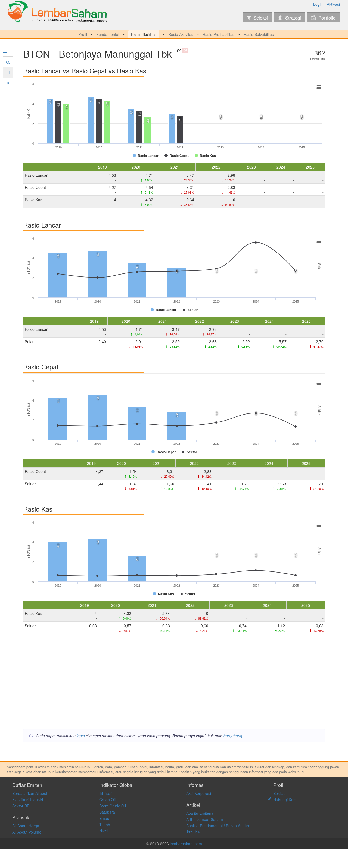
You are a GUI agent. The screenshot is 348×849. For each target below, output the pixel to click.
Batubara (107, 812)
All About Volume (26, 832)
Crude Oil (107, 799)
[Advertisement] (174, 683)
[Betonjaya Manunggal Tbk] (179, 51)
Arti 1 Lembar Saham (204, 819)
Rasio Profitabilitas (218, 34)
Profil (82, 34)
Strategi (293, 17)
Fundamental (107, 34)
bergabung (232, 735)
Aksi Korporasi (198, 793)
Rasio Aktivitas (180, 34)
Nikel (103, 831)
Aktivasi (333, 4)
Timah (104, 824)
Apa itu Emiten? (199, 813)
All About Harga (25, 825)
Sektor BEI (21, 805)
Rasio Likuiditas (143, 34)
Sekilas (279, 793)
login (81, 735)
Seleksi (260, 17)
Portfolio (326, 17)
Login (318, 4)
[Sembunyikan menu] (5, 52)
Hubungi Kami (285, 799)
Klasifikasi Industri (27, 799)
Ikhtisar (105, 793)
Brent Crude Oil (112, 805)
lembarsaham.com (186, 843)
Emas (104, 818)
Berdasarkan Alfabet (29, 793)
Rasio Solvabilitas (259, 34)
